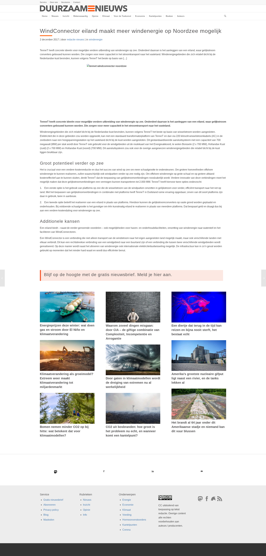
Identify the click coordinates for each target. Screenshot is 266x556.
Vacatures (65, 2)
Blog (45, 514)
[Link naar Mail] (201, 471)
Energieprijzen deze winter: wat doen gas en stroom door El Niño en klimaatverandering (67, 330)
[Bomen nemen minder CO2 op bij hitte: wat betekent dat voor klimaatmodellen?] (67, 408)
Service (43, 2)
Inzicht (86, 505)
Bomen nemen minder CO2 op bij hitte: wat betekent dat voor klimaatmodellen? (64, 431)
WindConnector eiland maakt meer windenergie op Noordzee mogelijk (131, 31)
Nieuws (87, 500)
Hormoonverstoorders (134, 520)
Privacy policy (51, 510)
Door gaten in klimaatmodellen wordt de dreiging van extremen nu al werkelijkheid (133, 383)
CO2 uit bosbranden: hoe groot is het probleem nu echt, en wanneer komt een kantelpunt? (131, 431)
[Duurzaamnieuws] (84, 8)
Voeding (126, 514)
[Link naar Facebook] (103, 471)
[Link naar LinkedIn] (152, 471)
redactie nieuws (75, 39)
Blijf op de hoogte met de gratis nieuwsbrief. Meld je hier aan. (108, 274)
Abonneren (49, 505)
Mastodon (48, 520)
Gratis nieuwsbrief (53, 500)
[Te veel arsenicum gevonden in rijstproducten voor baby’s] (2, 278)
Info (85, 514)
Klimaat (126, 510)
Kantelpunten (129, 524)
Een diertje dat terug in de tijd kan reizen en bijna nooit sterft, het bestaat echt (196, 330)
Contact (76, 2)
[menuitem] (44, 2)
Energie (126, 500)
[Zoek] (224, 16)
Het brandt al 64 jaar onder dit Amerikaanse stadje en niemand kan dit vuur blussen (198, 427)
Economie (127, 505)
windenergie (96, 39)
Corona (126, 530)
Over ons (54, 2)
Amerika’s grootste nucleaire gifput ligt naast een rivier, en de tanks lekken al (197, 378)
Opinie (86, 510)
